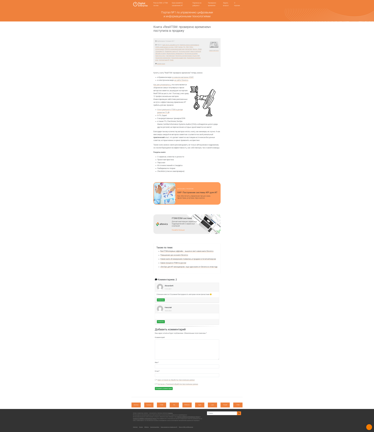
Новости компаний (195, 51)
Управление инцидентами (178, 58)
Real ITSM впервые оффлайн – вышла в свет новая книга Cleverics (186, 251)
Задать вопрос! (226, 4)
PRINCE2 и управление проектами (175, 49)
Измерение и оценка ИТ (171, 51)
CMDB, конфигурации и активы (164, 47)
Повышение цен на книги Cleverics (174, 255)
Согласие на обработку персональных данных (145, 418)
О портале (237, 4)
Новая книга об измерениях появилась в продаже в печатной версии (188, 259)
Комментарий (160, 337)
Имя (157, 362)
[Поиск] (239, 413)
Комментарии (161, 63)
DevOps (180, 47)
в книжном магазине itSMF (183, 77)
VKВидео (146, 427)
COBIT (176, 47)
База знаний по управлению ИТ (177, 4)
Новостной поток (214, 50)
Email (157, 371)
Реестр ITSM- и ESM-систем (186, 427)
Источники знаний (184, 51)
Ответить (161, 300)
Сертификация (170, 55)
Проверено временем (212, 4)
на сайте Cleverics (181, 80)
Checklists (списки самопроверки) (189, 45)
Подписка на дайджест (196, 4)
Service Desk (188, 49)
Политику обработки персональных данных (188, 416)
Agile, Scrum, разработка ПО (170, 45)
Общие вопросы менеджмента (175, 53)
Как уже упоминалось (162, 85)
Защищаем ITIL (159, 51)
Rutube (141, 427)
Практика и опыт (160, 55)
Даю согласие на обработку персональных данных (176, 380)
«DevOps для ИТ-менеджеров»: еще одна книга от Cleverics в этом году (188, 267)
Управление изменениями (163, 58)
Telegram (135, 427)
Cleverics (170, 413)
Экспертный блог (154, 427)
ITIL (184, 47)
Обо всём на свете (160, 53)
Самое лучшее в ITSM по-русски (173, 263)
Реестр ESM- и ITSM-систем (160, 4)
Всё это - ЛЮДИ (197, 49)
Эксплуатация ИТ (164, 60)
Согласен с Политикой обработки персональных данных (178, 384)
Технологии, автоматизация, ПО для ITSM (187, 55)
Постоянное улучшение (190, 53)
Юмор (171, 60)
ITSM (187, 47)
